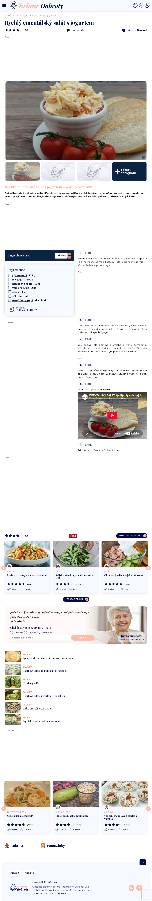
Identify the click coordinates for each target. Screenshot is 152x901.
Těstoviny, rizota (16, 812)
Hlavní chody (63, 812)
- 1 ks (19, 292)
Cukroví (108, 812)
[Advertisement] (76, 59)
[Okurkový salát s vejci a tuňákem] (125, 554)
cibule (16, 292)
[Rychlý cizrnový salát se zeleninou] (27, 554)
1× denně (18, 632)
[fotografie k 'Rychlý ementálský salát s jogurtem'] (22, 171)
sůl (14, 296)
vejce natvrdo (20, 288)
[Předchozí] (4, 568)
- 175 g (23, 275)
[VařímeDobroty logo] (36, 5)
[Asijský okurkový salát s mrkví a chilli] (76, 554)
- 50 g (26, 283)
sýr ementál (19, 275)
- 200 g (23, 279)
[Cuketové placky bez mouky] (76, 794)
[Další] (148, 568)
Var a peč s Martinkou (106, 450)
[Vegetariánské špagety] (27, 794)
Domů (8, 15)
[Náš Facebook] (139, 887)
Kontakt (14, 873)
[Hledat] (136, 5)
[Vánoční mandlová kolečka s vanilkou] (125, 794)
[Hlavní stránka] (19, 888)
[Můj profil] (147, 5)
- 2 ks (24, 288)
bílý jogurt (18, 279)
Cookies (29, 873)
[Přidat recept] (142, 5)
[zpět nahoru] (143, 862)
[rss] (131, 887)
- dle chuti (20, 296)
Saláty (17, 15)
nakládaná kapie (22, 283)
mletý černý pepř (22, 300)
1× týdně (32, 632)
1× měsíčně (46, 632)
